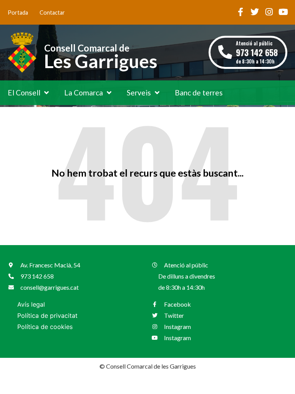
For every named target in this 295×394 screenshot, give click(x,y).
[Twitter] (254, 12)
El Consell (24, 92)
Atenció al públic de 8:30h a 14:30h (257, 52)
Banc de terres (199, 92)
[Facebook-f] (240, 12)
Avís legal (31, 304)
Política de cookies (45, 327)
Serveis (139, 92)
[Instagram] (269, 12)
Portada (18, 12)
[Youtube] (283, 12)
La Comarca (83, 92)
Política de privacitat (47, 315)
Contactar (52, 12)
